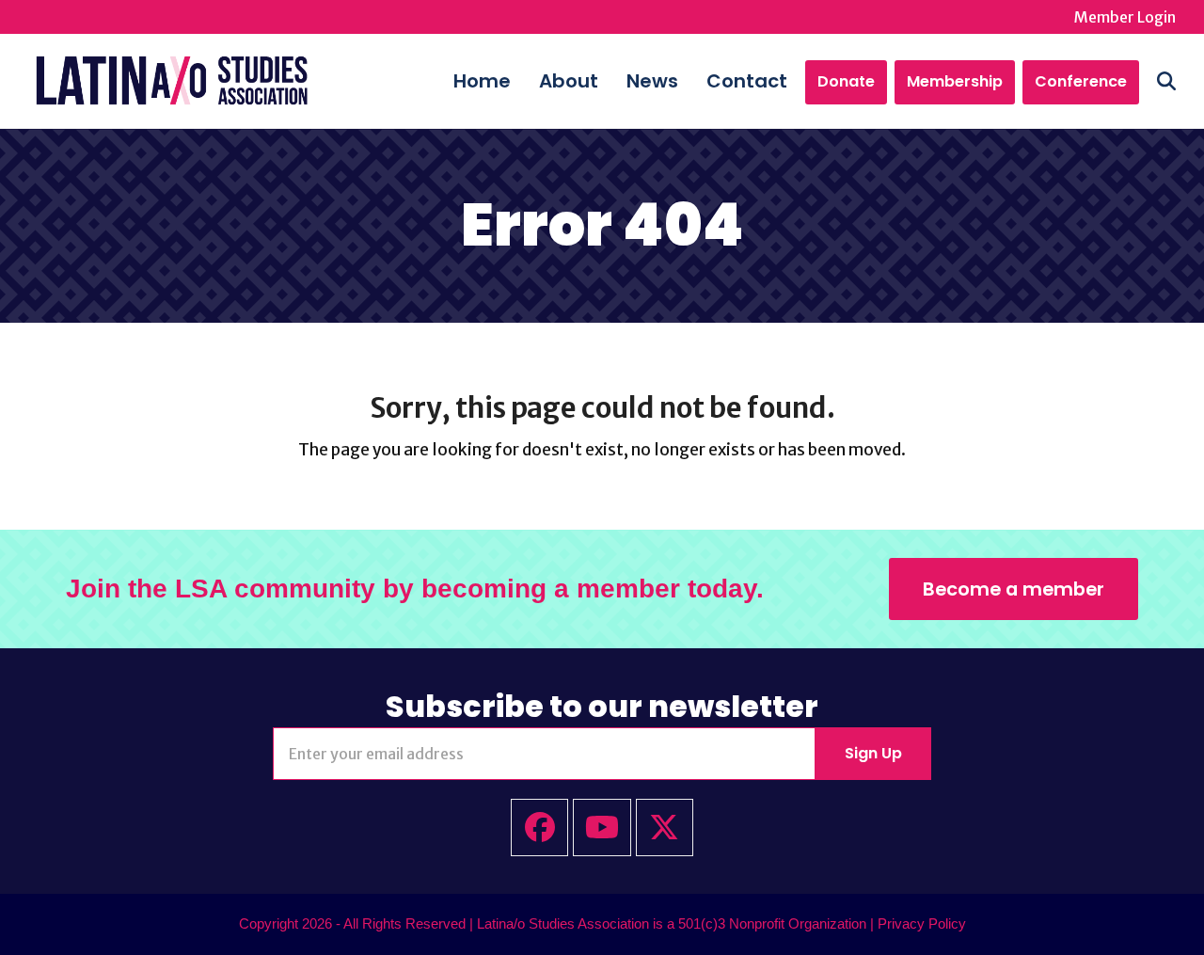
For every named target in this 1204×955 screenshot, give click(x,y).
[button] (1166, 80)
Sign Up (873, 753)
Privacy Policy (922, 923)
